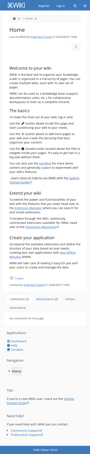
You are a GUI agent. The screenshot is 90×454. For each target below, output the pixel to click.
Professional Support (25, 435)
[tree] (45, 371)
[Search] (75, 6)
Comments (19, 299)
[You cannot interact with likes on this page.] (11, 278)
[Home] (14, 18)
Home (29, 18)
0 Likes (19, 278)
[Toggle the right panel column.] (87, 17)
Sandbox (45, 163)
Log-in (60, 6)
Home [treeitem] (16, 371)
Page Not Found (41, 37)
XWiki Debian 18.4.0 (45, 450)
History (70, 299)
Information (18, 308)
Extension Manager (28, 208)
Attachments (47, 299)
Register (44, 6)
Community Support (25, 431)
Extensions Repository (40, 227)
